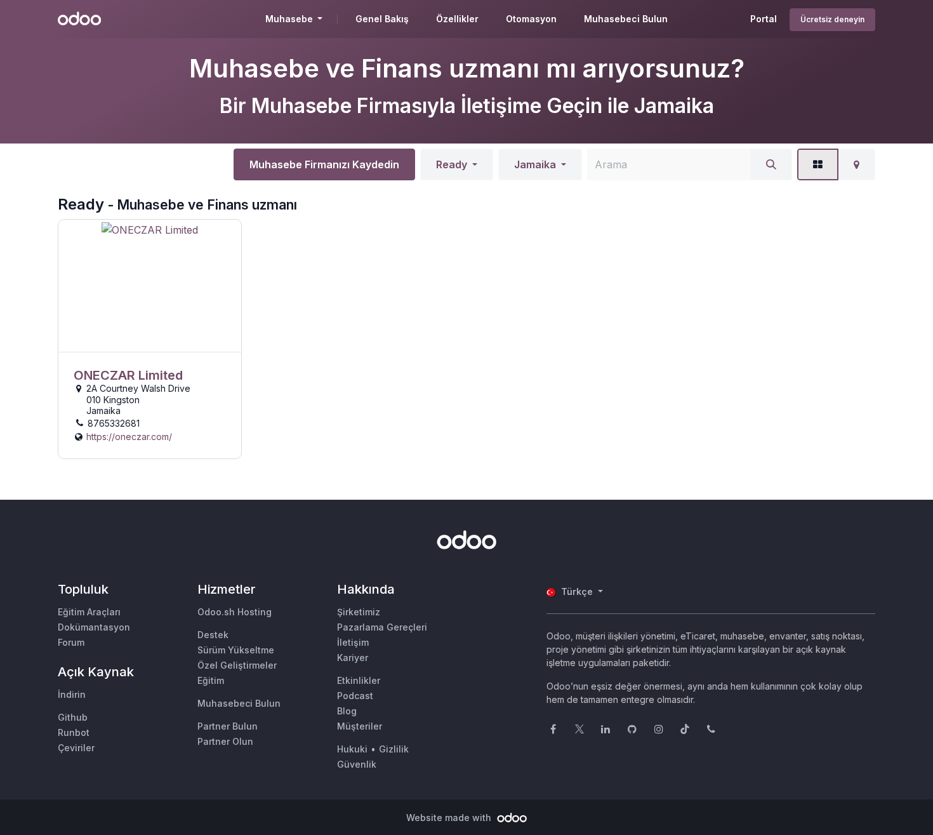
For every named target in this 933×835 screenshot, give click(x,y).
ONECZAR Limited (128, 375)
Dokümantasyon (94, 627)
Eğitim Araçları (89, 611)
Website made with (450, 817)
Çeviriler (76, 747)
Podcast (355, 695)
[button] (456, 164)
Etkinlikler (358, 680)
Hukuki (352, 749)
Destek (212, 634)
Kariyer (352, 657)
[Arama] (771, 164)
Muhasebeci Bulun (239, 703)
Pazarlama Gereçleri (382, 627)
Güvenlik (356, 764)
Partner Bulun (227, 726)
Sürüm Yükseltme (235, 650)
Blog (347, 710)
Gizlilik (394, 749)
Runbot (73, 732)
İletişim (353, 642)
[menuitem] (382, 19)
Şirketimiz (358, 611)
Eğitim (210, 680)
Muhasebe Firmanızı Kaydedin (324, 164)
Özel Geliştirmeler (237, 665)
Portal (763, 18)
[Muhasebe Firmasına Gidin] (149, 286)
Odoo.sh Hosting (234, 611)
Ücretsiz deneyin (832, 19)
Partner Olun (225, 741)
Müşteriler (359, 726)
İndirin (72, 694)
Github (73, 717)
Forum (71, 642)
